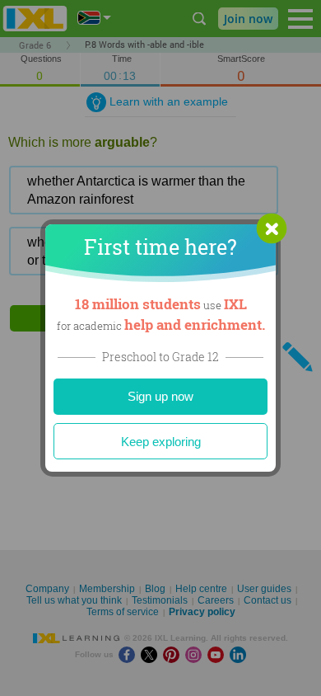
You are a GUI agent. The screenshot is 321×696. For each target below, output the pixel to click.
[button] (271, 228)
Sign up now (160, 396)
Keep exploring (161, 442)
